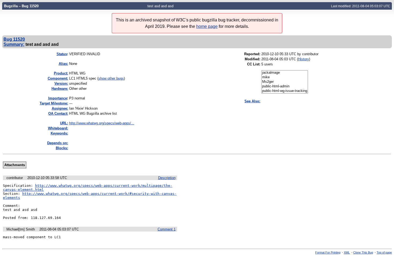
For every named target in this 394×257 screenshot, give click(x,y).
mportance (57, 98)
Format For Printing (327, 252)
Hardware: (59, 89)
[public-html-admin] (285, 86)
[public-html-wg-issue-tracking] (285, 91)
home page (207, 26)
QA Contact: (58, 113)
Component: (58, 78)
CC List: (253, 64)
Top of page (384, 252)
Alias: (63, 64)
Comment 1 (167, 229)
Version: (61, 83)
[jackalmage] (285, 72)
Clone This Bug (363, 252)
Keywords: (59, 133)
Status (62, 54)
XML (347, 252)
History (303, 59)
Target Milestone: (54, 103)
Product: (61, 73)
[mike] (285, 77)
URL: (64, 123)
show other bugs (111, 78)
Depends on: (57, 143)
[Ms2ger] (285, 82)
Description (167, 178)
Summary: (13, 44)
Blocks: (62, 148)
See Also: (252, 101)
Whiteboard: (58, 128)
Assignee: (60, 108)
